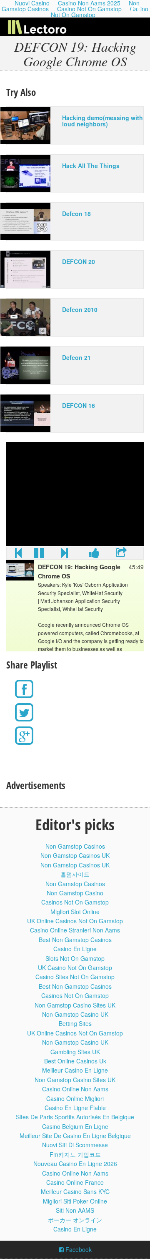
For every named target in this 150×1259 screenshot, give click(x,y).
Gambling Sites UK (75, 1052)
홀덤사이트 (75, 874)
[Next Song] (64, 554)
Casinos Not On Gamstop (75, 902)
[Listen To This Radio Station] (121, 554)
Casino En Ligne (75, 949)
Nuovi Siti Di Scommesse (75, 1145)
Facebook (78, 1249)
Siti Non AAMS (75, 1210)
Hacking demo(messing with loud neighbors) (102, 120)
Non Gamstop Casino (75, 893)
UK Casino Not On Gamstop (75, 967)
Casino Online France (75, 1182)
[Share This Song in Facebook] (94, 554)
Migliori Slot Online (75, 911)
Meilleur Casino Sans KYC (75, 1191)
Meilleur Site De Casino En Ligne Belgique (75, 1135)
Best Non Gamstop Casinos (75, 939)
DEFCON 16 (78, 405)
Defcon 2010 (80, 309)
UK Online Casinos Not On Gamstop (75, 921)
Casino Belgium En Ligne (75, 1126)
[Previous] (18, 554)
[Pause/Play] (39, 554)
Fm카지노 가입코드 (75, 1154)
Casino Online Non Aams (75, 1089)
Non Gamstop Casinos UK (75, 855)
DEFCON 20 (78, 261)
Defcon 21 (76, 357)
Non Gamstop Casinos (75, 846)
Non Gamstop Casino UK (75, 1014)
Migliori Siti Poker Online (75, 1201)
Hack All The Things (91, 165)
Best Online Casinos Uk (75, 1061)
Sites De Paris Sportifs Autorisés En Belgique (75, 1117)
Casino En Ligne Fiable (75, 1107)
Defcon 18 (76, 213)
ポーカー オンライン (75, 1220)
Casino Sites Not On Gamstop (75, 977)
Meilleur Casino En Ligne (75, 1070)
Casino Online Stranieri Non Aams (75, 930)
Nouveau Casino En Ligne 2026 (75, 1163)
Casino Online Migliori (75, 1098)
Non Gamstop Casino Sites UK (75, 1005)
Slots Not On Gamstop (75, 958)
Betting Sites (75, 1023)
